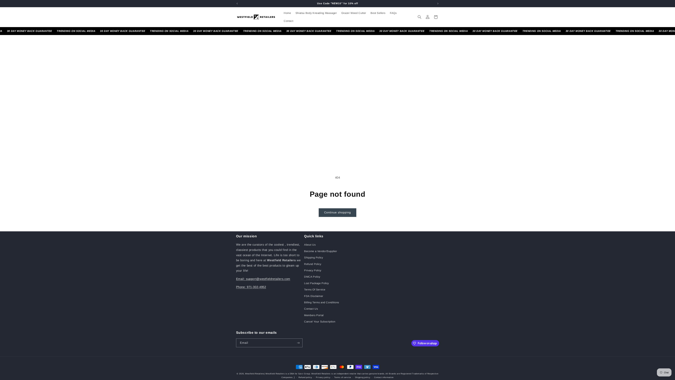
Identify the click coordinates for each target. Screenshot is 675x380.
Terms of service (342, 377)
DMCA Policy (312, 276)
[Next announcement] (438, 3)
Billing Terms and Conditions (321, 302)
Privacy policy (323, 377)
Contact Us (311, 308)
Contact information (384, 377)
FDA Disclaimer (313, 296)
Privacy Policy (312, 270)
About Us (310, 244)
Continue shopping (337, 212)
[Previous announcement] (237, 3)
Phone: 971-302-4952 (251, 287)
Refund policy (305, 377)
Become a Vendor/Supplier (320, 251)
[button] (419, 17)
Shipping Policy (313, 257)
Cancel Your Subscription (319, 321)
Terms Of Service (314, 289)
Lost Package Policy (316, 283)
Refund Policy (312, 264)
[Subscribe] (298, 342)
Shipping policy (362, 377)
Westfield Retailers (254, 374)
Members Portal (314, 315)
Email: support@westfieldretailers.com (263, 279)
